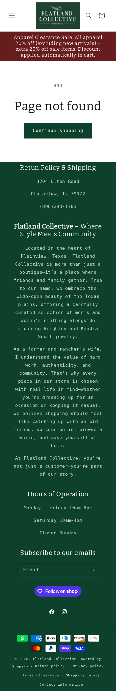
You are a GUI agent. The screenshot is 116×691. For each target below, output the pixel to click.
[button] (11, 15)
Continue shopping (58, 130)
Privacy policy (88, 666)
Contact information (61, 685)
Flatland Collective (54, 659)
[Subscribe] (92, 570)
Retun (29, 168)
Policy (50, 168)
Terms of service (41, 675)
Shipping (81, 168)
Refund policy (50, 666)
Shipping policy (83, 675)
